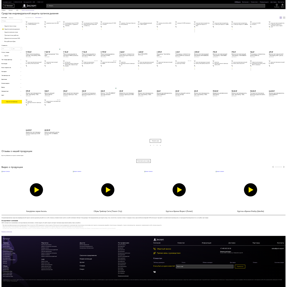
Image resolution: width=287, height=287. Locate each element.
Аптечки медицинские (84, 244)
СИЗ (42, 259)
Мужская (5, 261)
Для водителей (121, 246)
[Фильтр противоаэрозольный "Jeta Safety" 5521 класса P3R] (33, 74)
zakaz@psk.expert (7, 2)
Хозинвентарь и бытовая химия (86, 248)
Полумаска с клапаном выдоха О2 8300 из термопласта (257, 54)
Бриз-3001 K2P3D (142, 54)
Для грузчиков (121, 251)
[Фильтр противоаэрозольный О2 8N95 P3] (164, 74)
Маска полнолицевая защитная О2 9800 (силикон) (70, 54)
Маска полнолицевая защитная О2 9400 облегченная (108, 54)
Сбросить (11, 17)
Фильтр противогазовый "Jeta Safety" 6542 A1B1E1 (220, 54)
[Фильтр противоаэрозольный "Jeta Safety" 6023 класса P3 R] (146, 74)
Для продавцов (121, 271)
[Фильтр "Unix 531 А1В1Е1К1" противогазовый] (108, 74)
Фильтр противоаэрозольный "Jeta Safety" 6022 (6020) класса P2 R (202, 93)
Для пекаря (120, 268)
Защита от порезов (45, 254)
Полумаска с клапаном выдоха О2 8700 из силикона (183, 54)
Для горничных (121, 249)
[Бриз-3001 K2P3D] (146, 35)
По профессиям (123, 243)
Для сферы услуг (6, 258)
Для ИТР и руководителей (123, 256)
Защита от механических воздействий (49, 249)
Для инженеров (121, 254)
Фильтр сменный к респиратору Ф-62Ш (182, 93)
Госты (183, 262)
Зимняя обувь (6, 269)
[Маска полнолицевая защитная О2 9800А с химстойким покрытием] (90, 35)
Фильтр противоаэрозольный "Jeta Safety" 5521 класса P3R (33, 93)
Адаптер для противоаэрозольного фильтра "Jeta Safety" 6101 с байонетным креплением (71, 93)
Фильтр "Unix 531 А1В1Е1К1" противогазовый (108, 93)
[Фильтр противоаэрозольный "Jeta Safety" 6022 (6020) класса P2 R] (202, 74)
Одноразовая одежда (8, 251)
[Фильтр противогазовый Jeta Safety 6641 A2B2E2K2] (202, 35)
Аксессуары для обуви (8, 276)
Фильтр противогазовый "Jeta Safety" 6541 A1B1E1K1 (239, 54)
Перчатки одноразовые (46, 251)
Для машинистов (121, 259)
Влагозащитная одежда (8, 249)
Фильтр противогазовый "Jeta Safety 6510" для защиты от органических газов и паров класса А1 (276, 54)
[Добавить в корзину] (26, 22)
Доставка (273, 2)
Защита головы (44, 261)
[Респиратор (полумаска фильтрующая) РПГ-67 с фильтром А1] (90, 74)
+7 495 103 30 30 (225, 248)
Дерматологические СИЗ (46, 269)
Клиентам (254, 2)
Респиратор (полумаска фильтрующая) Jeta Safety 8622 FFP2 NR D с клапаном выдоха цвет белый (257, 93)
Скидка (82, 266)
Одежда (6, 243)
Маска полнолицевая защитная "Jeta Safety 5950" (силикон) (33, 54)
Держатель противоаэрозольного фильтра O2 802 (126, 93)
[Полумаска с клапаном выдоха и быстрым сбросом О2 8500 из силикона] (127, 35)
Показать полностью (6, 231)
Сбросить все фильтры (11, 101)
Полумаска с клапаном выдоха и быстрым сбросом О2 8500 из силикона (127, 54)
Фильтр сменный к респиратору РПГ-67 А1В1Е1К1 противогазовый (52, 132)
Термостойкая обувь (7, 273)
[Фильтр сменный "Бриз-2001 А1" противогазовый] (52, 74)
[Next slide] (284, 167)
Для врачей (120, 248)
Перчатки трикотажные (46, 244)
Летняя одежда (6, 244)
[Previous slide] (273, 167)
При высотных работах (46, 268)
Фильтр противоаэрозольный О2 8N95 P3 (164, 93)
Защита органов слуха (46, 266)
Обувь (5, 266)
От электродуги (6, 256)
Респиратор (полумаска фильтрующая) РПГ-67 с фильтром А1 (89, 93)
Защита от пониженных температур (49, 246)
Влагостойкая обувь (7, 274)
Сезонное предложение (88, 255)
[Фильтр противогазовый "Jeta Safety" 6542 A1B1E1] (220, 35)
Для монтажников (122, 263)
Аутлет (82, 262)
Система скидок (279, 262)
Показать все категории (123, 275)
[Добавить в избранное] (26, 24)
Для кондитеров (121, 258)
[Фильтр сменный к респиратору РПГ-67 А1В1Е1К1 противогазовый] (52, 113)
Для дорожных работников (124, 253)
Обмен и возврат (208, 262)
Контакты (281, 2)
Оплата (255, 262)
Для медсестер (121, 261)
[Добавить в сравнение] (26, 27)
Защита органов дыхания (46, 264)
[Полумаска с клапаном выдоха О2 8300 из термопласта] (258, 35)
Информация (264, 2)
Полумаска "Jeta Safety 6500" (163, 54)
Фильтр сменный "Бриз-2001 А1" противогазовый (49, 93)
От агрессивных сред (7, 254)
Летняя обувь (6, 268)
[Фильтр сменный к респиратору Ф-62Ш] (183, 74)
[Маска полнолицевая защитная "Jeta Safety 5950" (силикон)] (33, 35)
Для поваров (121, 269)
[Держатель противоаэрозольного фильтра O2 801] (33, 113)
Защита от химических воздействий (49, 256)
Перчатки (44, 243)
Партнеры (256, 243)
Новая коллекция (86, 259)
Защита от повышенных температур (49, 253)
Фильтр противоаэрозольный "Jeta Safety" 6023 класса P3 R (146, 93)
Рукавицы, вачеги (45, 248)
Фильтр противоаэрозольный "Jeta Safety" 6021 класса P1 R (239, 93)
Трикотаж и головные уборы (9, 259)
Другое (82, 243)
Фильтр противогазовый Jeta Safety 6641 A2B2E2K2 (201, 54)
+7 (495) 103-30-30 (17, 2)
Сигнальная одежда (7, 248)
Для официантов (121, 264)
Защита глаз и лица (45, 263)
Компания (245, 2)
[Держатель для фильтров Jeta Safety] (220, 74)
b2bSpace (238, 2)
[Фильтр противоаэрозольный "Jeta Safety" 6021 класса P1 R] (239, 74)
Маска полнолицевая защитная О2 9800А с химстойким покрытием (89, 54)
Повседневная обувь (7, 271)
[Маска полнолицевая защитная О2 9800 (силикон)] (71, 35)
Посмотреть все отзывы (143, 161)
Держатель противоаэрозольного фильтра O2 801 (33, 132)
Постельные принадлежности (86, 246)
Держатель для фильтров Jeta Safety (220, 93)
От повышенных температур (9, 253)
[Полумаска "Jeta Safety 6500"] (164, 35)
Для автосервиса (122, 244)
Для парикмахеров (122, 266)
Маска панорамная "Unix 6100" (52, 54)
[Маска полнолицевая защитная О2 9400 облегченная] (108, 35)
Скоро (82, 269)
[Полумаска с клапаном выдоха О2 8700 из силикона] (183, 35)
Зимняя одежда (6, 246)
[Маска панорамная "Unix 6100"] (52, 35)
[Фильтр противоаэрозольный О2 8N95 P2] (277, 74)
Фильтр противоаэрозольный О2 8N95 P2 (276, 93)
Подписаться (240, 266)
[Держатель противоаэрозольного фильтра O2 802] (127, 74)
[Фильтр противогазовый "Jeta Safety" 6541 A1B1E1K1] (239, 35)
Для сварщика (121, 273)
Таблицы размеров (158, 262)
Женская (5, 263)
